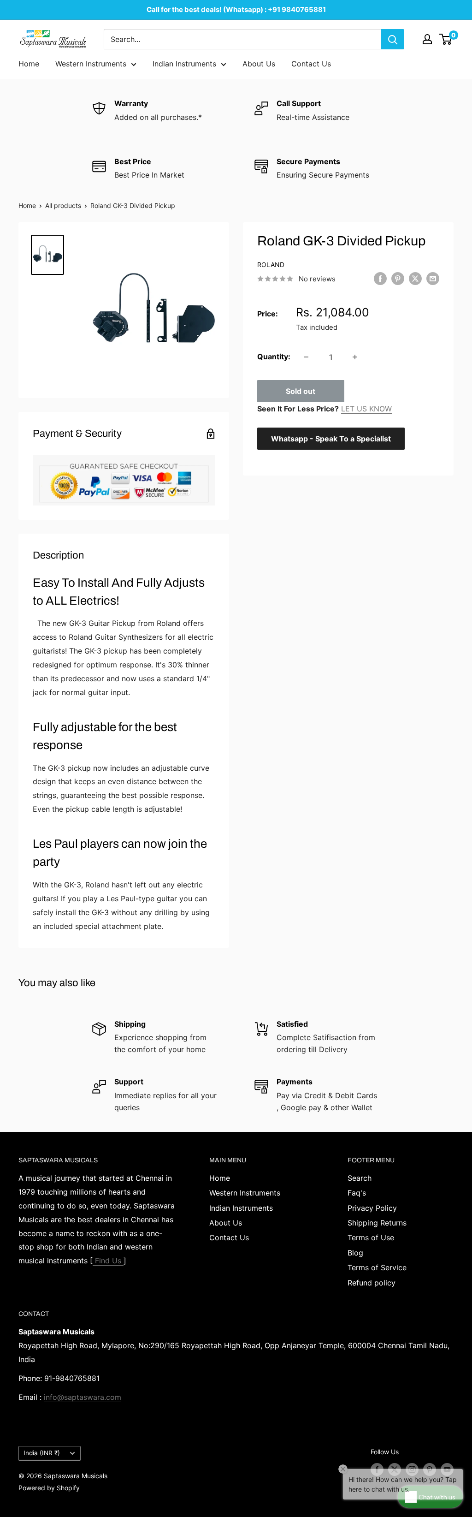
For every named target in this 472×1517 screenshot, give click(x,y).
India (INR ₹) (42, 1453)
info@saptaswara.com (82, 1397)
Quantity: (273, 356)
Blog (355, 1252)
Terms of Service (377, 1267)
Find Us (108, 1260)
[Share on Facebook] (380, 278)
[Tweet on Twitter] (415, 278)
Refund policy (371, 1282)
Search (360, 1178)
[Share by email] (432, 278)
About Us (258, 63)
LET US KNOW (366, 408)
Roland (270, 264)
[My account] (427, 39)
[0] (446, 39)
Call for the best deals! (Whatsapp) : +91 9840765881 (236, 9)
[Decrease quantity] (306, 357)
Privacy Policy (372, 1208)
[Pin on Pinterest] (397, 278)
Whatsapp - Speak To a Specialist (331, 438)
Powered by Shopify (49, 1488)
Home (28, 63)
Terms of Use (371, 1237)
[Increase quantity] (355, 357)
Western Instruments (90, 63)
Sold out (300, 391)
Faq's (357, 1192)
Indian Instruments (184, 63)
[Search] (392, 39)
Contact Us (311, 63)
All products (63, 205)
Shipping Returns (377, 1222)
